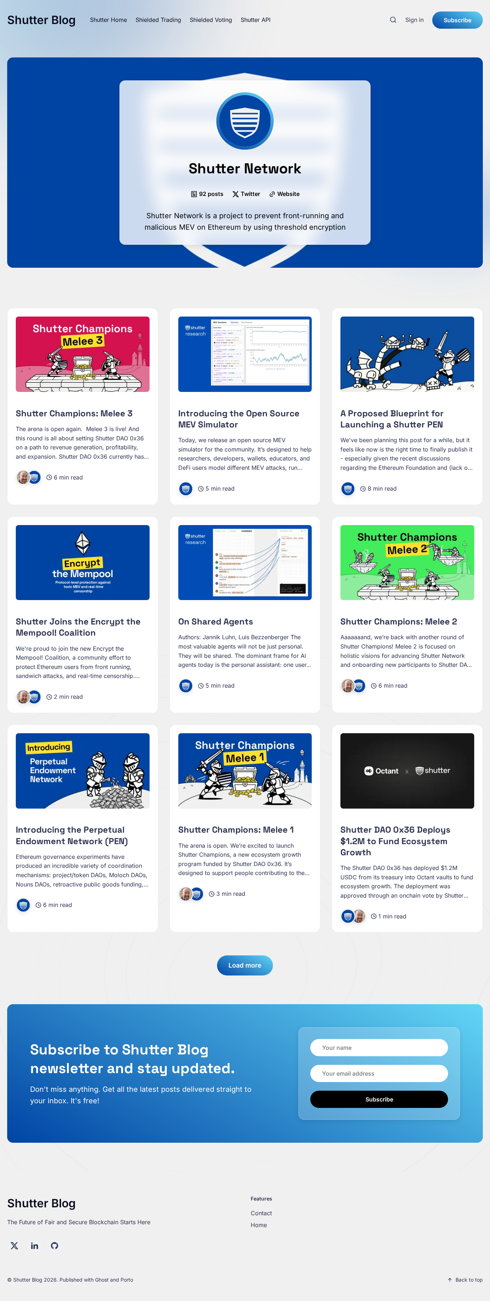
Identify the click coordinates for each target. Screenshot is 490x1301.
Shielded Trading (158, 19)
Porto (127, 1280)
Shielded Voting (211, 19)
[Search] (393, 20)
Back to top (469, 1280)
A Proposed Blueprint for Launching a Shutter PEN (392, 419)
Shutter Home (108, 19)
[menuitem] (108, 20)
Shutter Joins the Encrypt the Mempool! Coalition (78, 627)
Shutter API (255, 19)
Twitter (250, 193)
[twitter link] (14, 1246)
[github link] (54, 1246)
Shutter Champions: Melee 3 (74, 413)
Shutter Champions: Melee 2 (398, 621)
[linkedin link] (34, 1246)
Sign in (414, 19)
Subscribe (457, 20)
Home (259, 1225)
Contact (261, 1213)
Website (288, 193)
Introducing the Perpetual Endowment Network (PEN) (72, 835)
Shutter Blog (41, 20)
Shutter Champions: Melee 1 (236, 829)
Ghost (102, 1280)
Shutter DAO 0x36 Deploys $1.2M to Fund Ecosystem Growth (395, 840)
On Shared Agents (215, 621)
